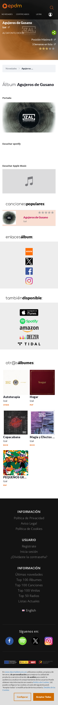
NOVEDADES (7, 14)
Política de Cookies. (41, 682)
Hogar (34, 397)
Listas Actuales (29, 601)
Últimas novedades (29, 574)
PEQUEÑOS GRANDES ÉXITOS (24, 477)
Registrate (29, 546)
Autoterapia (11, 397)
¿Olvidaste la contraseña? (29, 557)
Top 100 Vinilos (29, 590)
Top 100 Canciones (29, 585)
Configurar (22, 696)
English (31, 610)
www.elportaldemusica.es (16, 672)
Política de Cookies (29, 529)
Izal (4, 27)
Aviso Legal (29, 523)
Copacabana (11, 437)
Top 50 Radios (29, 596)
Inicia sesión (51, 14)
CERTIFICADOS (22, 14)
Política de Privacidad (29, 518)
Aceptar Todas (43, 696)
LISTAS (39, 14)
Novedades (11, 68)
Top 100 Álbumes (29, 580)
